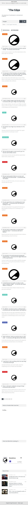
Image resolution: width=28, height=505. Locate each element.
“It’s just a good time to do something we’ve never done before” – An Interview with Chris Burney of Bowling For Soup (14, 203)
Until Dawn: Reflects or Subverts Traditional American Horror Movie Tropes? (16, 485)
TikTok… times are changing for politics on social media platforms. (17, 492)
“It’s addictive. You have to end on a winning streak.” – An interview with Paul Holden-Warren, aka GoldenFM (14, 309)
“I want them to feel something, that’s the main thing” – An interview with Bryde (14, 362)
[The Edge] (14, 9)
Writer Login (20, 503)
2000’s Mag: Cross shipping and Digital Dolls (13, 3)
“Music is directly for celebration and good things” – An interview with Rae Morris (14, 386)
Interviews (5, 34)
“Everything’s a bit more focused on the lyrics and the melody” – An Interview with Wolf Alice (14, 49)
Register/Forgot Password (11, 503)
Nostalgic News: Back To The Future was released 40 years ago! (17, 477)
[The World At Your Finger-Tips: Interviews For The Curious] (14, 118)
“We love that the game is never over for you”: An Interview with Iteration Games (13, 152)
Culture (4, 112)
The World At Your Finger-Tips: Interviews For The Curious (14, 127)
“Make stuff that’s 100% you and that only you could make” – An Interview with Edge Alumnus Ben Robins (14, 337)
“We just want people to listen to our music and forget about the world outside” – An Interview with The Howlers (14, 177)
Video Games (5, 137)
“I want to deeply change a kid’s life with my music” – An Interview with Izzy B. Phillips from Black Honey (14, 101)
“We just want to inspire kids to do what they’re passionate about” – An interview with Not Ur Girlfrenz (13, 231)
